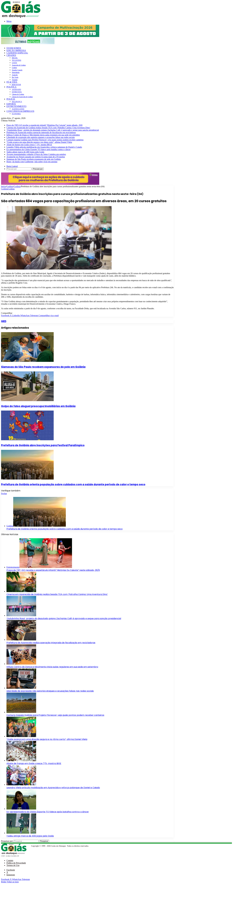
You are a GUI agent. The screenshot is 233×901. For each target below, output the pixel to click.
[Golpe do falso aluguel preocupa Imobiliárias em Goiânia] (27, 400)
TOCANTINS (16, 60)
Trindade (15, 80)
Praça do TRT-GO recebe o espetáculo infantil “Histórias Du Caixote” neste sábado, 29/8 (44, 125)
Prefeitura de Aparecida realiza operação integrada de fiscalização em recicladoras (41, 132)
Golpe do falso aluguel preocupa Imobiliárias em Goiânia (38, 406)
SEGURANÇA (17, 102)
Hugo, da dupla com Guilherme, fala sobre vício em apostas (31, 161)
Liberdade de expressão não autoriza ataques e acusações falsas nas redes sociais (40, 137)
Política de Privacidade (16, 863)
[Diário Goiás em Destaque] (20, 17)
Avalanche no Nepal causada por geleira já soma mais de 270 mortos (35, 157)
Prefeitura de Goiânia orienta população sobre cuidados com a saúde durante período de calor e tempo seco (73, 484)
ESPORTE (11, 104)
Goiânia (14, 68)
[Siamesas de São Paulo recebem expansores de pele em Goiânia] (27, 361)
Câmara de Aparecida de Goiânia (22, 97)
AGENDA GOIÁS (18, 109)
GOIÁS (14, 63)
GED (3, 321)
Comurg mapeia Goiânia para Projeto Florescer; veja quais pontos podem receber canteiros (44, 140)
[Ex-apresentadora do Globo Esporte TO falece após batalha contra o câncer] (21, 809)
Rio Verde (15, 77)
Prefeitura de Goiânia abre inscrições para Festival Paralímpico (43, 445)
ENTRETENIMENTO (16, 106)
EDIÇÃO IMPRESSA (16, 50)
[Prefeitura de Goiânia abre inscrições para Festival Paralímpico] (27, 439)
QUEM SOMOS (13, 48)
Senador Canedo (17, 70)
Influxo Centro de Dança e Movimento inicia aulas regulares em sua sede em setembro (43, 135)
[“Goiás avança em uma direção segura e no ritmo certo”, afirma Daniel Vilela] (21, 736)
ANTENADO (16, 89)
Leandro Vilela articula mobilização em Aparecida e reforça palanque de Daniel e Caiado (44, 147)
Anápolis (15, 75)
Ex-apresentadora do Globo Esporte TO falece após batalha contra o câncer (38, 149)
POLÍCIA (10, 99)
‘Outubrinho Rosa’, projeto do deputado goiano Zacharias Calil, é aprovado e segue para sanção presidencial (52, 130)
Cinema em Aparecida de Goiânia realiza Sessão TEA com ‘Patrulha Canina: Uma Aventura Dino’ (48, 127)
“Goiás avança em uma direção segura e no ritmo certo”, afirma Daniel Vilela (39, 142)
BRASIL (15, 58)
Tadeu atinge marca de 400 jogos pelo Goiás (25, 152)
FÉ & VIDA (11, 82)
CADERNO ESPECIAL (17, 53)
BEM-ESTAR (16, 85)
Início (3, 186)
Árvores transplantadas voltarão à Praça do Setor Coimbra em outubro (36, 154)
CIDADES (11, 55)
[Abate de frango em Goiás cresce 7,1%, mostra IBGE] (21, 760)
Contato (9, 860)
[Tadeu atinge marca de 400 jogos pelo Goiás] (21, 833)
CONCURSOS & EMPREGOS (20, 111)
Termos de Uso (12, 865)
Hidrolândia (15, 72)
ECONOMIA (16, 114)
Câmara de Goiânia (18, 94)
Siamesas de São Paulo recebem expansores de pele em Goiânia (33, 159)
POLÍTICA (11, 87)
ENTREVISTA (17, 92)
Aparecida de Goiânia (19, 65)
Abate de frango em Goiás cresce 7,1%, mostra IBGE (29, 144)
